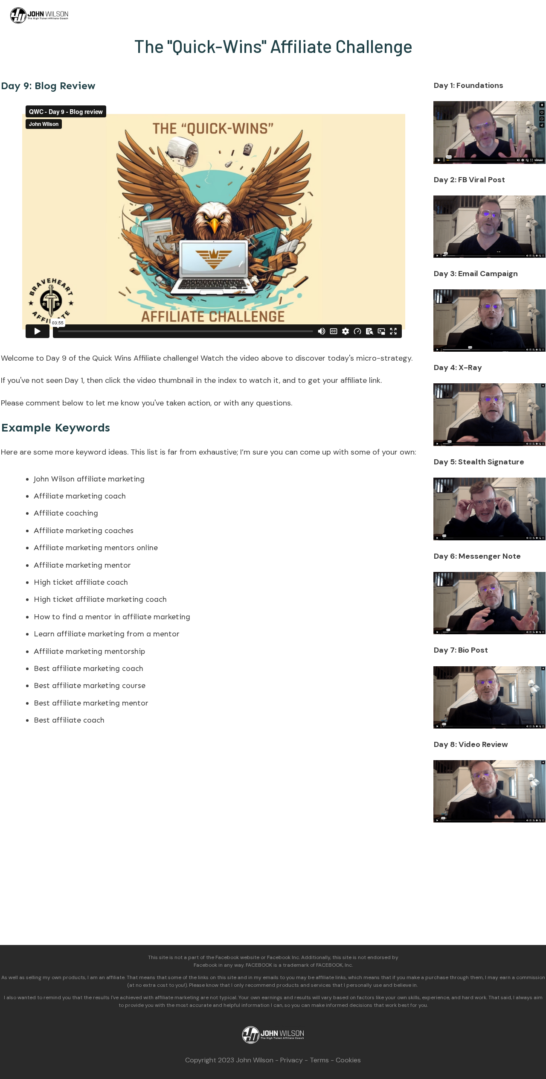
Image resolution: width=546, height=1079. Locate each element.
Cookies (348, 1060)
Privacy (291, 1060)
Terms (319, 1060)
